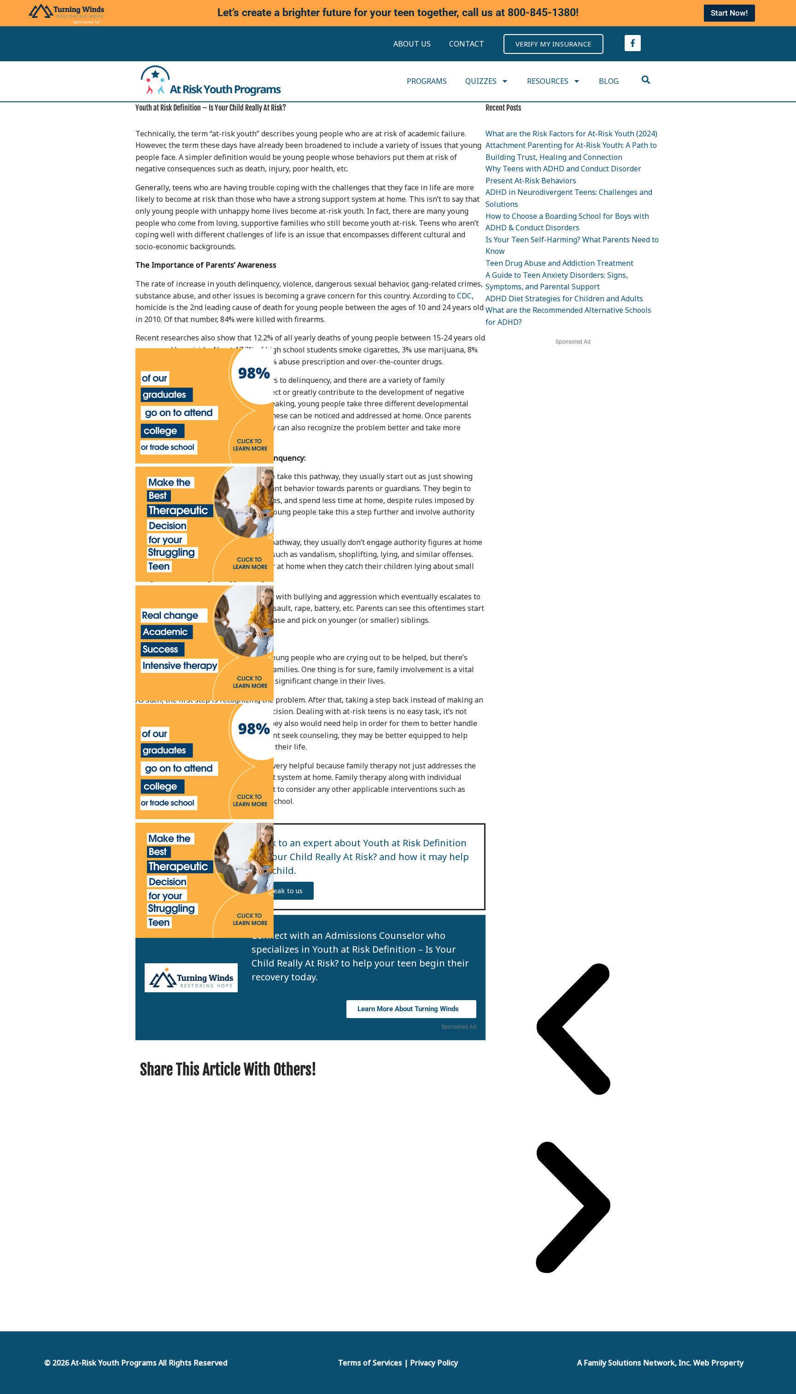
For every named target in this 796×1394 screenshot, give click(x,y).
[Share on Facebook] (427, 1069)
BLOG (609, 81)
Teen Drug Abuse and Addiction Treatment (559, 263)
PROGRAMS (427, 81)
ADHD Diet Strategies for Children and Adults (564, 298)
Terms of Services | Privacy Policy (398, 1363)
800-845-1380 (542, 12)
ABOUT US (412, 44)
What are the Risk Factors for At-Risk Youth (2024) (571, 134)
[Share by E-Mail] (439, 1069)
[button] (573, 1031)
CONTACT (466, 44)
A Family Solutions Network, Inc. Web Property (660, 1363)
